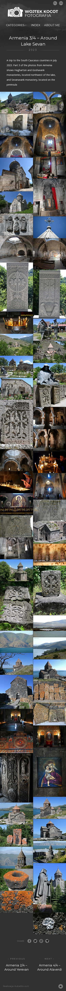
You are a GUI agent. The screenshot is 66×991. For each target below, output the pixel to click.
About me (52, 25)
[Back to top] (60, 986)
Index (35, 25)
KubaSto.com (22, 986)
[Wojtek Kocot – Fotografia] (33, 12)
